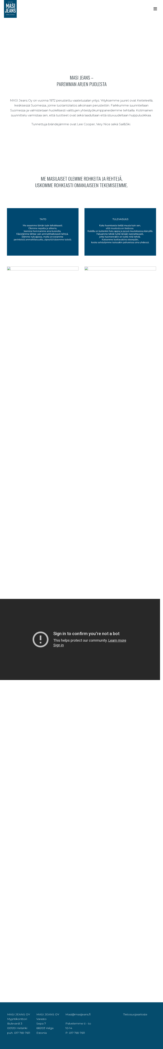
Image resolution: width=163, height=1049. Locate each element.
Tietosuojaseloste (135, 1014)
